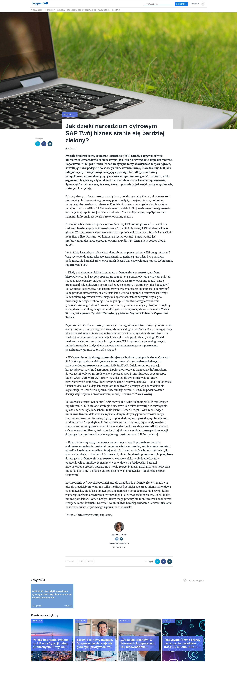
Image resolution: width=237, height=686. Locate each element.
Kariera (61, 10)
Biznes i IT (50, 10)
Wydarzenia (104, 10)
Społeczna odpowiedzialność (81, 10)
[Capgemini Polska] (40, 6)
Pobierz (69, 606)
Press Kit (195, 4)
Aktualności (37, 10)
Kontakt (116, 10)
